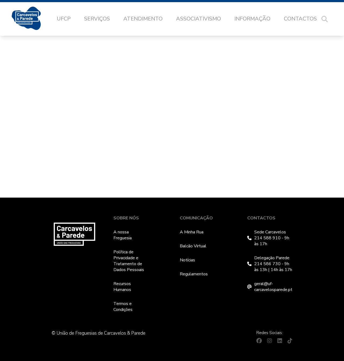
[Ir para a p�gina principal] (31, 19)
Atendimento (143, 18)
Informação (252, 18)
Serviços (97, 18)
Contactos (300, 18)
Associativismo (198, 18)
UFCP (64, 18)
